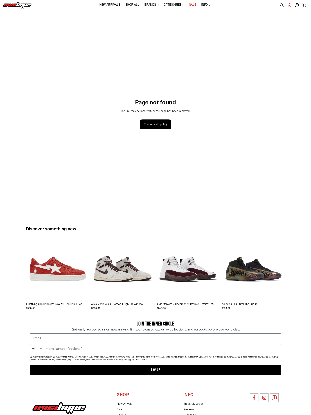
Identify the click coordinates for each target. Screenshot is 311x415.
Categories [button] (173, 4)
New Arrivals (124, 404)
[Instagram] (264, 397)
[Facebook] (254, 397)
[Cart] (304, 5)
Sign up (155, 370)
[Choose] (83, 295)
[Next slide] (149, 269)
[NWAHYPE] (59, 408)
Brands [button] (150, 4)
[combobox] (36, 348)
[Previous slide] (96, 269)
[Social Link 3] (274, 397)
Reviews (188, 409)
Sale (192, 4)
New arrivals (109, 4)
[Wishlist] (289, 5)
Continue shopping (155, 124)
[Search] (282, 5)
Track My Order (193, 404)
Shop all (132, 4)
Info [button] (204, 4)
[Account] (296, 5)
